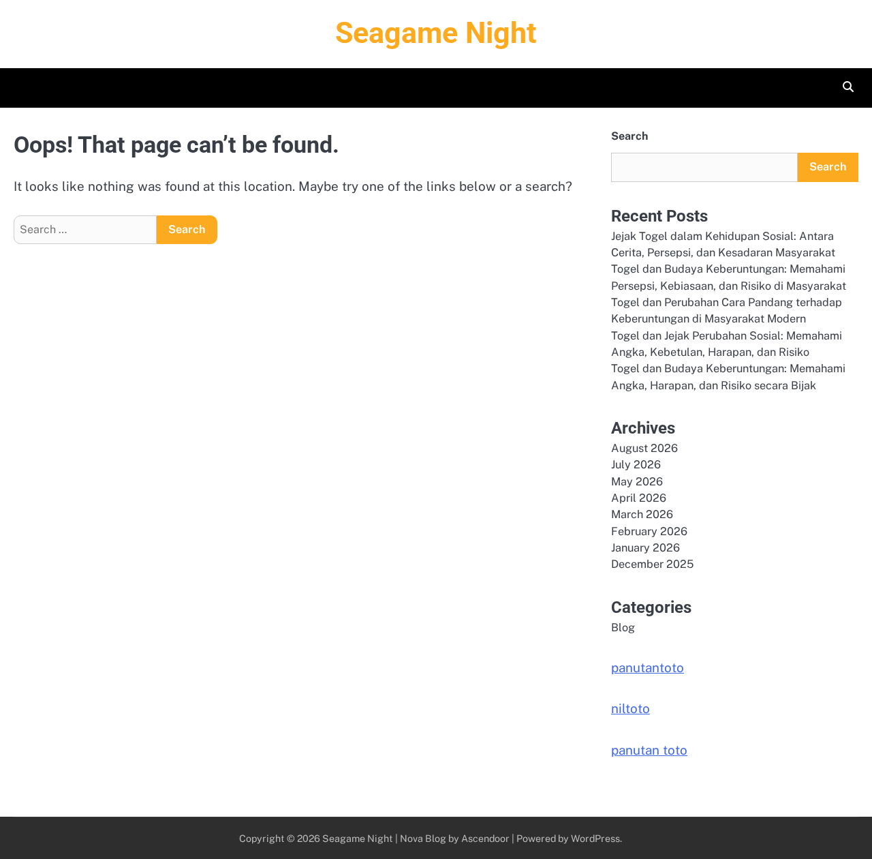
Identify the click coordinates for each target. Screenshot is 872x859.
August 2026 (644, 448)
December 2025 (652, 564)
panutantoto (647, 667)
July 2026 (636, 464)
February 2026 (649, 531)
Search (629, 136)
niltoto (630, 708)
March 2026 (642, 514)
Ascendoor (485, 838)
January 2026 (645, 547)
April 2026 (638, 498)
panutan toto (649, 749)
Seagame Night (436, 33)
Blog (623, 627)
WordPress (595, 838)
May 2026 (637, 481)
